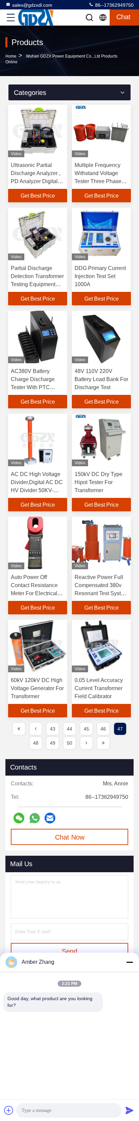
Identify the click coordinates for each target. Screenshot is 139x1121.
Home (11, 56)
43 (52, 729)
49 (52, 743)
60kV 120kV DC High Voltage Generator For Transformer (37, 688)
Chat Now (69, 837)
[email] (50, 818)
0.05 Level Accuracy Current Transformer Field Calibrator (99, 688)
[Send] (129, 1110)
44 (69, 729)
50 (69, 743)
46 (103, 729)
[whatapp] (34, 818)
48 (35, 743)
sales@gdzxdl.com (32, 5)
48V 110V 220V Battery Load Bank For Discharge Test (101, 379)
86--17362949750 (114, 5)
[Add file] (8, 1110)
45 (86, 729)
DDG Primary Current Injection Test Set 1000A (100, 276)
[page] (19, 729)
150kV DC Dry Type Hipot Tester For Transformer (98, 482)
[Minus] (130, 962)
